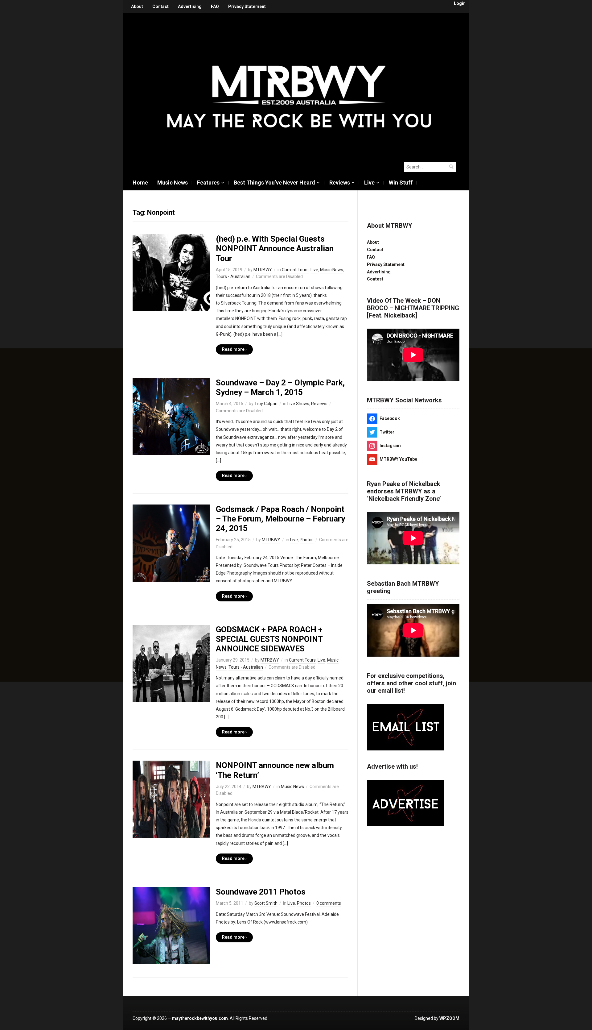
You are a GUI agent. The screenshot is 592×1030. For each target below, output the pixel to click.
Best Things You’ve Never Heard (274, 182)
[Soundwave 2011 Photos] (171, 925)
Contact (160, 6)
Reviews (339, 182)
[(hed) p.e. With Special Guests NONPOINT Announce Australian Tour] (171, 272)
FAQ (215, 6)
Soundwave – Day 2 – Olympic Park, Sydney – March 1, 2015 (280, 387)
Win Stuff (401, 182)
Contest (375, 278)
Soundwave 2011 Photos (261, 891)
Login (460, 3)
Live (369, 182)
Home (140, 182)
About (137, 6)
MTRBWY (262, 269)
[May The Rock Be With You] (299, 83)
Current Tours (295, 269)
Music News (172, 182)
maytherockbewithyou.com (200, 1018)
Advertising (190, 6)
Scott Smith (266, 903)
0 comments (328, 903)
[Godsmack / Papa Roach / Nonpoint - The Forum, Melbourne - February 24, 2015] (171, 542)
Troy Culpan (266, 403)
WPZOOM (449, 1018)
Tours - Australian (233, 276)
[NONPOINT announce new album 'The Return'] (171, 798)
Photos (307, 539)
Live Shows (298, 403)
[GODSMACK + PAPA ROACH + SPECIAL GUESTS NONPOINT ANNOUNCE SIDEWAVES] (171, 663)
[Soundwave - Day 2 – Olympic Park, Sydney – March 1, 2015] (171, 416)
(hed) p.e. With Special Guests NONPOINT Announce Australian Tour (275, 248)
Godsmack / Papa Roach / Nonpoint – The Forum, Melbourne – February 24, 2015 (280, 519)
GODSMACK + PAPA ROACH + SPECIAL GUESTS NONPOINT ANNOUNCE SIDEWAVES (269, 639)
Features (208, 182)
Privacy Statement (247, 6)
